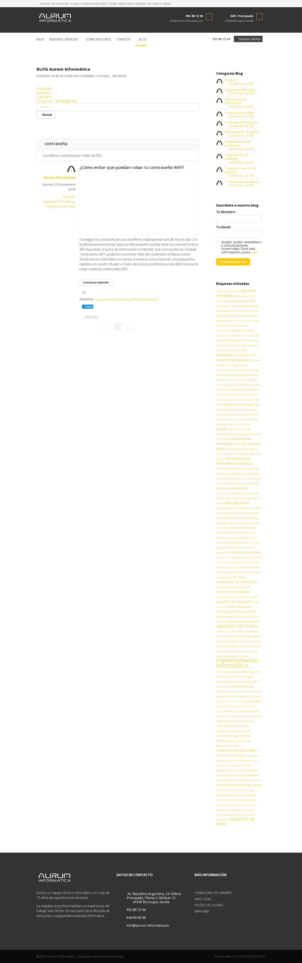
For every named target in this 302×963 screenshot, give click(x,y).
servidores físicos (239, 389)
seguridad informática (237, 626)
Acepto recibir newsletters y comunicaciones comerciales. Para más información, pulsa (241, 247)
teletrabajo (224, 355)
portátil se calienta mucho (240, 478)
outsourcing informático (236, 365)
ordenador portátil (244, 355)
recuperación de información (236, 582)
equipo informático (225, 513)
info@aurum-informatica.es (186, 21)
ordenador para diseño (241, 330)
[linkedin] (258, 3)
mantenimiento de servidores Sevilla (233, 587)
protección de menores (234, 814)
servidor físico (222, 646)
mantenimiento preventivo (243, 621)
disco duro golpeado (236, 671)
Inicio (40, 39)
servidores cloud (223, 389)
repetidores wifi (243, 740)
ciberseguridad (236, 502)
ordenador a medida (242, 301)
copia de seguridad (234, 775)
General (68, 196)
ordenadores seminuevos (230, 533)
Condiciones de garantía (213, 893)
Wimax (228, 716)
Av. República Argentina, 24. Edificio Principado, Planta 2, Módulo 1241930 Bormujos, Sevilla (154, 897)
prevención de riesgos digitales (245, 636)
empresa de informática (228, 325)
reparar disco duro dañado (240, 721)
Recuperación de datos (242, 132)
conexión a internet (234, 320)
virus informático (224, 384)
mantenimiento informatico (236, 750)
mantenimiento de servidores (231, 596)
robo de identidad (237, 676)
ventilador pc (222, 473)
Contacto (123, 39)
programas (221, 721)
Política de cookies (209, 905)
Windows (234, 291)
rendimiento (252, 597)
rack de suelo (239, 577)
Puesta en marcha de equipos (240, 170)
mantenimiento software (246, 518)
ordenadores (222, 523)
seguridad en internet (228, 340)
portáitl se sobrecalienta (250, 641)
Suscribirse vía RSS (240, 83)
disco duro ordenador (226, 567)
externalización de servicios (229, 537)
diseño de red (233, 350)
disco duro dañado (225, 804)
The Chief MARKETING (249, 956)
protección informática (249, 780)
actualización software (227, 800)
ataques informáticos (248, 681)
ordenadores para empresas (231, 508)
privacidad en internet (227, 701)
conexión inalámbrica (239, 646)
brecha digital (254, 508)
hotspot (249, 567)
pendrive (220, 414)
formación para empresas (230, 316)
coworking (252, 409)
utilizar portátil (252, 320)
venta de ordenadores (245, 552)
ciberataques (239, 488)
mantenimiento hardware (246, 384)
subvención (221, 547)
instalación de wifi (225, 419)
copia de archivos (235, 770)
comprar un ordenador (239, 424)
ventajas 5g (231, 681)
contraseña (149, 299)
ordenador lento (238, 483)
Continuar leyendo (96, 282)
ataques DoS (222, 809)
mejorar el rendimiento (236, 498)
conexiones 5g (222, 301)
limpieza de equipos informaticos (242, 414)
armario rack (223, 631)
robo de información (250, 562)
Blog (142, 39)
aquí (254, 252)
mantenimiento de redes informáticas (234, 370)
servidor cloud (223, 335)
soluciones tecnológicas (227, 641)
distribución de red (238, 473)
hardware (235, 542)
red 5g (253, 532)
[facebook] (251, 3)
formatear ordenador (241, 731)
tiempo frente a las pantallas (245, 335)
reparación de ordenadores (234, 602)
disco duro (235, 706)
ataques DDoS (222, 706)
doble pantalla (249, 434)
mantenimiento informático (237, 663)
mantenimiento (242, 686)
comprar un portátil (251, 542)
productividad (235, 557)
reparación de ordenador (233, 592)
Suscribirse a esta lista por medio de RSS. (73, 155)
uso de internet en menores (245, 310)
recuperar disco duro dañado (246, 716)
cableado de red (235, 616)
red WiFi (247, 616)
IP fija (230, 454)
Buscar (46, 114)
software (241, 567)
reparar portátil (242, 296)
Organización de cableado (237, 157)
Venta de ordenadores (241, 122)
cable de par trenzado (226, 760)
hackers (219, 726)
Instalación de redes (60, 206)
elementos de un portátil (237, 691)
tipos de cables (237, 631)
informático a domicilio (227, 780)
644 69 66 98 (136, 917)
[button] (117, 125)
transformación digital (228, 736)
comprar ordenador (250, 468)
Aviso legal (203, 899)
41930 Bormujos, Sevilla (239, 21)
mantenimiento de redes (239, 429)
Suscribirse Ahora (233, 262)
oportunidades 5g (243, 513)
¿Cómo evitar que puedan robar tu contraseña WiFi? (132, 167)
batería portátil (235, 547)
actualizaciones (252, 701)
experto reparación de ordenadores (240, 651)
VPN (247, 532)
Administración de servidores (238, 143)
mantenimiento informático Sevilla (238, 785)
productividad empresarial (228, 493)
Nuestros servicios (63, 39)
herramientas (226, 345)
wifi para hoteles (224, 790)
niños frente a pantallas (228, 562)
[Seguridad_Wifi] (139, 203)
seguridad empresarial (242, 375)
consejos (228, 725)
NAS (243, 765)
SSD (234, 740)
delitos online (222, 528)
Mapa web (202, 911)
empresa (220, 691)
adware (244, 350)
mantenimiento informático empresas (234, 461)
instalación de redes (235, 821)
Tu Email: (223, 227)
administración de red (236, 448)
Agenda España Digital (250, 696)
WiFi (135, 299)
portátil (221, 428)
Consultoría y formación (242, 181)
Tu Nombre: (226, 212)
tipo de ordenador (237, 809)
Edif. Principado (241, 16)
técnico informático (243, 528)
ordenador (252, 775)
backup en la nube (252, 557)
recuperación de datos (233, 359)
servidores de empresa (245, 345)
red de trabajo (236, 572)
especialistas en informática (229, 306)
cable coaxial (254, 755)
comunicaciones (223, 686)
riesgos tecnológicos (247, 800)
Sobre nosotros (98, 39)
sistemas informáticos (239, 523)
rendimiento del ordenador (245, 380)
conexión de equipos (247, 760)
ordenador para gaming (228, 434)
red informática (242, 453)
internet (237, 790)
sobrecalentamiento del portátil (241, 795)
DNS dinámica (230, 711)
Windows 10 (222, 557)
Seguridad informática (58, 201)
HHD (241, 701)
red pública (255, 523)
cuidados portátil (224, 577)
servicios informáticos (231, 755)
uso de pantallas (252, 572)
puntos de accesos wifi (246, 805)
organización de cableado (228, 745)
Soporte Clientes (249, 39)
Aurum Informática (59, 177)
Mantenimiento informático (236, 101)
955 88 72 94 (194, 16)
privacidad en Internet (235, 399)
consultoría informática (228, 765)
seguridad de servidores (235, 409)
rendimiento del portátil (228, 468)
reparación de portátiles (237, 404)
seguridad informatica (112, 299)
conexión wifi (222, 291)
